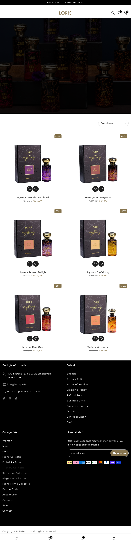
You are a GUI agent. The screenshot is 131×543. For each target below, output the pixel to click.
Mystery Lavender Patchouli (33, 197)
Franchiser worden (78, 406)
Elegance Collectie (14, 478)
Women (7, 440)
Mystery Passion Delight (33, 272)
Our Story (73, 411)
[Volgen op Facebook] (3, 399)
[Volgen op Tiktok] (16, 399)
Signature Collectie (14, 473)
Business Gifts (76, 400)
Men (5, 446)
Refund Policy (75, 395)
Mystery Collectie (13, 467)
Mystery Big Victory (98, 272)
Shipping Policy (77, 389)
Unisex (6, 451)
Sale (5, 505)
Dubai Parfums (11, 462)
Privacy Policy (76, 379)
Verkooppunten (76, 416)
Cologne (7, 500)
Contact (7, 510)
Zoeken (71, 373)
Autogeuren (9, 494)
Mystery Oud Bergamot (98, 197)
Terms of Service (77, 384)
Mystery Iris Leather (98, 347)
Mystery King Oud (32, 347)
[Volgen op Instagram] (9, 399)
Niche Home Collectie (16, 483)
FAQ (69, 422)
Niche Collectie (12, 456)
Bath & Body (10, 489)
